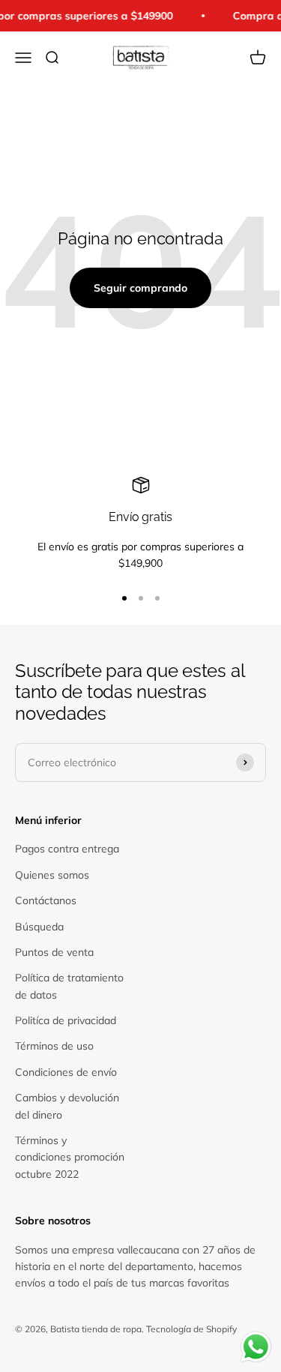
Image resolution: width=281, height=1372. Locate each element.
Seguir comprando (140, 288)
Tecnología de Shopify (191, 1329)
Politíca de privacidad (65, 1020)
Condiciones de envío (66, 1072)
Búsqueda (39, 926)
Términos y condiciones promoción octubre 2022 (69, 1157)
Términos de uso (54, 1046)
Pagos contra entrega (67, 848)
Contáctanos (45, 900)
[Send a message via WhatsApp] (256, 1347)
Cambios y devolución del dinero (67, 1106)
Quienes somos (52, 875)
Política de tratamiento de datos (69, 986)
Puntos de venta (54, 952)
